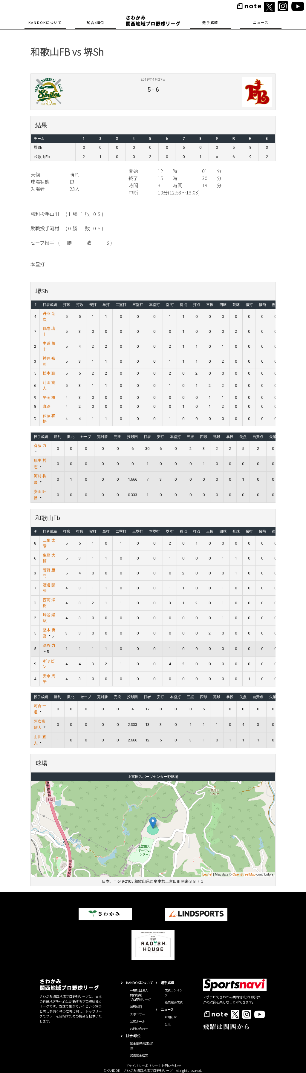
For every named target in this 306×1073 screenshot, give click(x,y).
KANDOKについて (45, 22)
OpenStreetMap (243, 874)
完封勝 (102, 437)
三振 (209, 305)
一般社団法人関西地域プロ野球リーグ (140, 995)
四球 (223, 305)
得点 (183, 305)
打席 (66, 305)
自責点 (258, 437)
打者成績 (50, 305)
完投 (117, 437)
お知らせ (171, 1017)
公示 (168, 1024)
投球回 (132, 437)
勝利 (57, 437)
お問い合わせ (139, 1028)
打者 (147, 437)
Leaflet (207, 874)
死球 (236, 305)
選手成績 (210, 22)
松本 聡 (49, 373)
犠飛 (262, 305)
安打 (93, 305)
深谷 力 (49, 645)
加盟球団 (136, 1006)
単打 (106, 305)
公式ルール (137, 1021)
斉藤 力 (40, 445)
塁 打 (170, 305)
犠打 (249, 305)
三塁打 (137, 305)
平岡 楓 (49, 397)
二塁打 (121, 305)
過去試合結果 (139, 1055)
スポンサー (137, 1014)
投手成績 (41, 437)
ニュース (261, 22)
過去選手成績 (174, 1002)
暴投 (229, 437)
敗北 (70, 437)
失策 (272, 437)
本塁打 (154, 305)
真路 (47, 406)
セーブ (85, 437)
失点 (243, 437)
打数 (79, 305)
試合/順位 (95, 22)
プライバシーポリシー (141, 1065)
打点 (196, 305)
